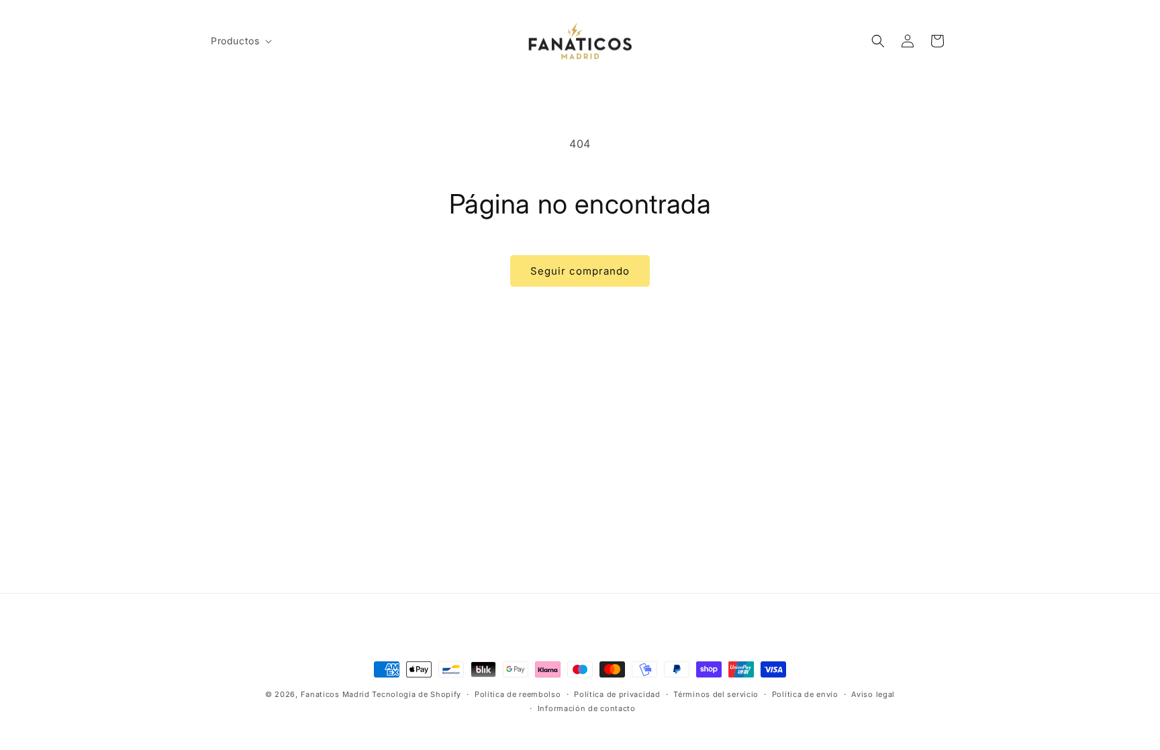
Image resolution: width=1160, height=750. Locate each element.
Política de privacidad (617, 694)
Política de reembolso (518, 694)
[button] (240, 41)
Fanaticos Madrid (335, 694)
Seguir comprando (580, 271)
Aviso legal (873, 694)
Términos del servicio (716, 694)
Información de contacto (587, 707)
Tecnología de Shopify (416, 694)
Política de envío (805, 694)
